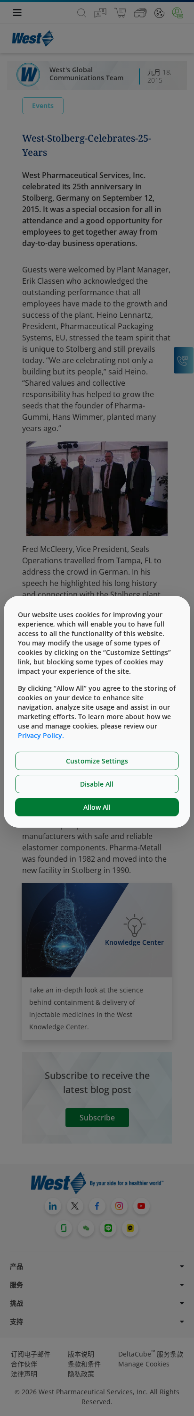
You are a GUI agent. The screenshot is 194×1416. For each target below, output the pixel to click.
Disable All (96, 784)
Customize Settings (97, 760)
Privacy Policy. (41, 735)
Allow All (97, 807)
